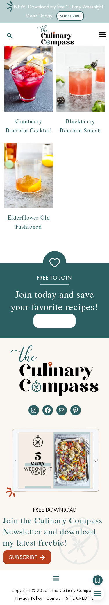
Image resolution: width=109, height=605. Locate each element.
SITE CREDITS (80, 598)
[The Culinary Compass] (55, 34)
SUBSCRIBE (23, 557)
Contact (54, 598)
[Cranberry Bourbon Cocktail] (28, 78)
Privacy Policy (28, 598)
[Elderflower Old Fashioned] (28, 175)
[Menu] (54, 576)
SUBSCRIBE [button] (70, 16)
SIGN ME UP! (55, 320)
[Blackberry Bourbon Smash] (80, 78)
